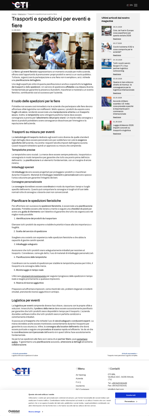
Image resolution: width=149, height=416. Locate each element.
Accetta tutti (130, 395)
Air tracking (81, 375)
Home (14, 14)
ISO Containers (82, 389)
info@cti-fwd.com (116, 389)
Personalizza (129, 401)
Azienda (79, 378)
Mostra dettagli (34, 412)
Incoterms (80, 386)
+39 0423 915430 (119, 383)
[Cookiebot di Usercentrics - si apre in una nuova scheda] (14, 411)
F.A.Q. (78, 382)
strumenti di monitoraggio (33, 276)
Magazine (22, 14)
